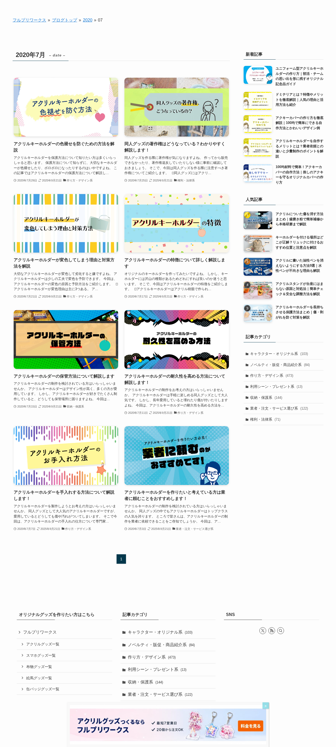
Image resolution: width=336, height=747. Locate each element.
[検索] (280, 630)
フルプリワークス (29, 20)
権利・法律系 (265, 419)
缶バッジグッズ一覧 (42, 689)
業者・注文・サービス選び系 (279, 408)
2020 (87, 20)
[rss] (271, 630)
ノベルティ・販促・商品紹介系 (280, 365)
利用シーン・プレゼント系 (276, 386)
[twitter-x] (262, 630)
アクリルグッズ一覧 (42, 644)
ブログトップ (64, 20)
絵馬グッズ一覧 (39, 678)
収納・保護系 (266, 397)
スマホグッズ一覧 (41, 655)
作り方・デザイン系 (271, 375)
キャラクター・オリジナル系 (279, 354)
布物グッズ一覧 (39, 667)
